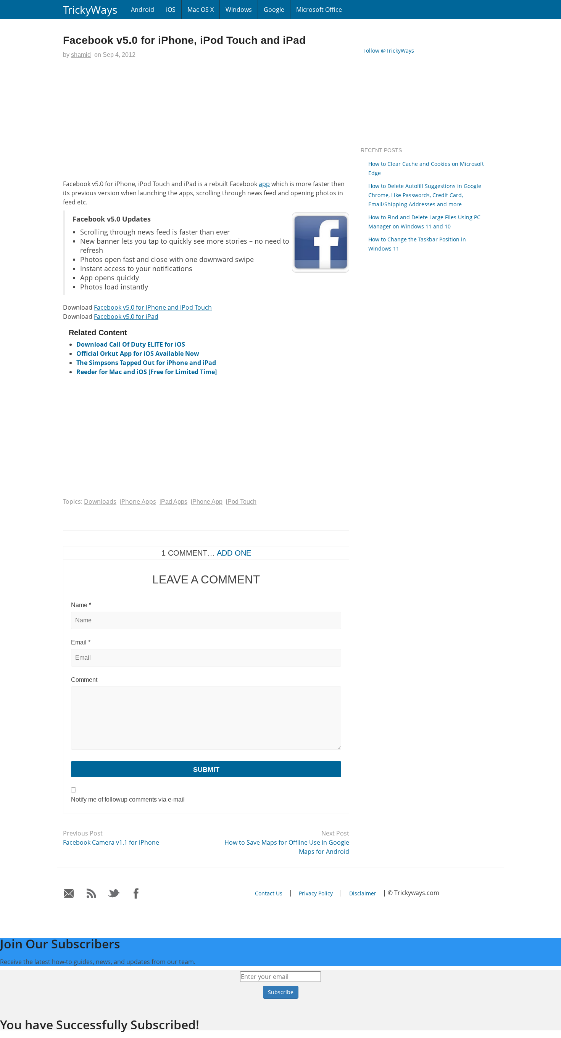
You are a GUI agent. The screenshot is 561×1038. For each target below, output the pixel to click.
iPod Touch (241, 501)
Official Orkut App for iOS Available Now (137, 353)
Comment (84, 679)
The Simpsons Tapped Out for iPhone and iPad (146, 362)
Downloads (100, 501)
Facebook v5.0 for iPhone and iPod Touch (153, 307)
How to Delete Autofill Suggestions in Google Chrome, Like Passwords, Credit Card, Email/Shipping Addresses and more (424, 195)
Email (80, 642)
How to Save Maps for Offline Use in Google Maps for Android (286, 847)
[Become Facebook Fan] (136, 893)
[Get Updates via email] (69, 893)
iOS (171, 9)
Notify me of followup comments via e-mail (128, 799)
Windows (239, 9)
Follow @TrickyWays (388, 50)
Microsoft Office (319, 9)
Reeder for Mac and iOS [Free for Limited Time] (146, 372)
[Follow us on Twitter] (114, 893)
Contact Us (268, 893)
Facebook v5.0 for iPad (126, 316)
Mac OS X (200, 9)
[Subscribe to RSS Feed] (91, 893)
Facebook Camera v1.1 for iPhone (111, 842)
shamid (81, 54)
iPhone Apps (138, 501)
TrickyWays (90, 9)
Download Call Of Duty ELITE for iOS (130, 344)
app (264, 184)
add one (234, 553)
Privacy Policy (316, 893)
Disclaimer (362, 893)
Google (274, 9)
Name (81, 605)
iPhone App (206, 501)
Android (142, 9)
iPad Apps (173, 501)
